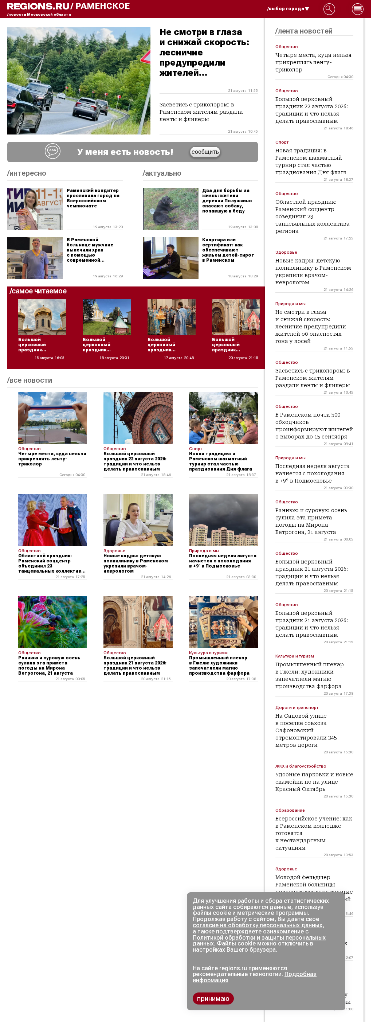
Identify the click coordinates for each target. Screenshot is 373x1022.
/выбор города (285, 8)
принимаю (213, 998)
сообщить (205, 151)
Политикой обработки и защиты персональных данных (259, 940)
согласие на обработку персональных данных (257, 925)
